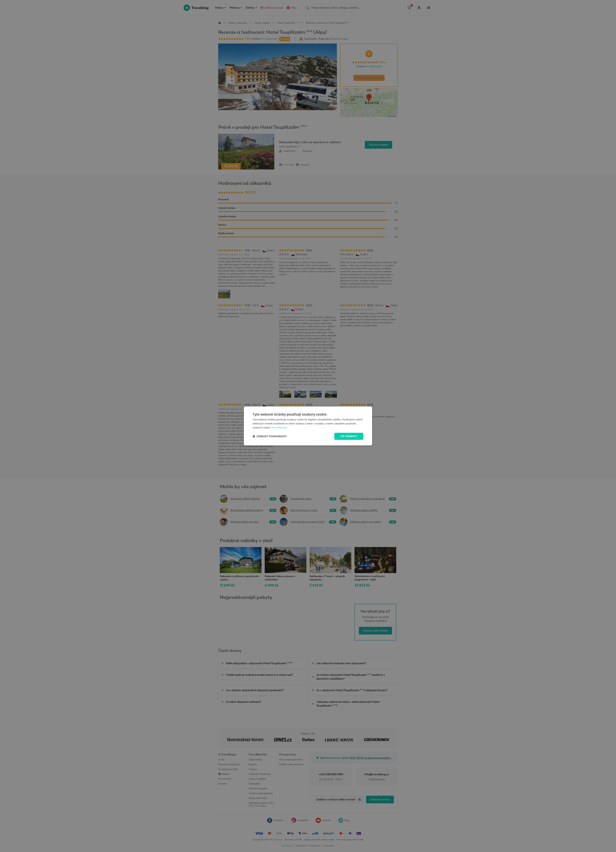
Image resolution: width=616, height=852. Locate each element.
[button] (270, 436)
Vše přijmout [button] (348, 436)
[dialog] (308, 425)
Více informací (279, 427)
